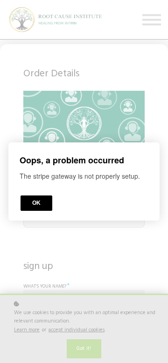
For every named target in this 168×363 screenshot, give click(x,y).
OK (36, 203)
